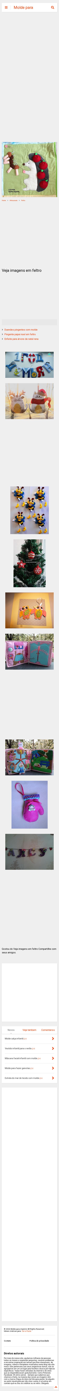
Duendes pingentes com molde (21, 329)
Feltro (23, 200)
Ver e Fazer (26, 1331)
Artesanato (13, 200)
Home (4, 200)
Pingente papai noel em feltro (20, 334)
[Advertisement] (29, 45)
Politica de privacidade (39, 1341)
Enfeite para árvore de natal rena (21, 339)
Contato (7, 1341)
